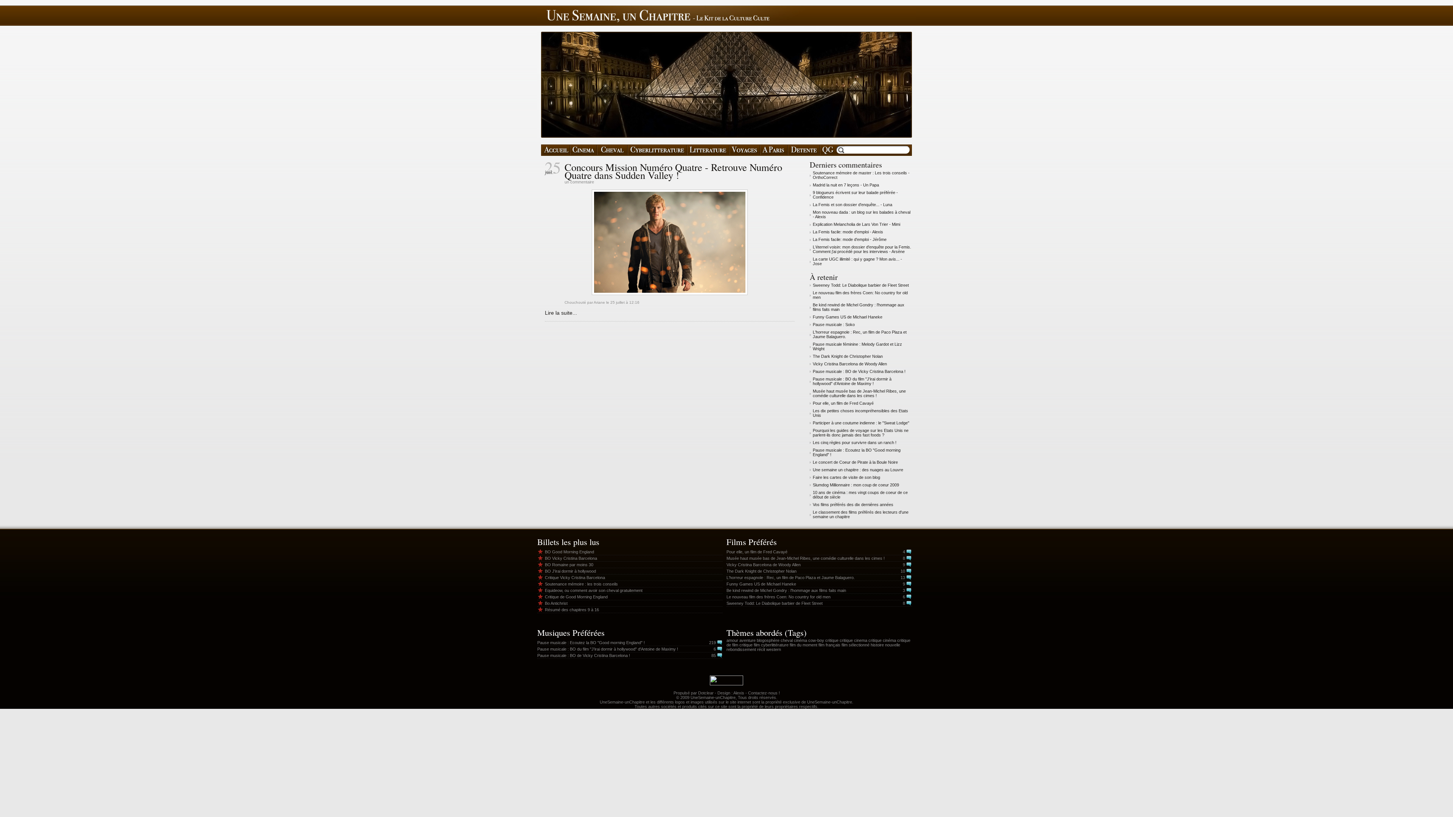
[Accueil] (555, 150)
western (773, 649)
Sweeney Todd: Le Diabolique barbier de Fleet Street (861, 285)
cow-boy (816, 640)
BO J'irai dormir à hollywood (570, 571)
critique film (749, 645)
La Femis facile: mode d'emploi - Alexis (848, 232)
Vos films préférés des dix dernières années (853, 504)
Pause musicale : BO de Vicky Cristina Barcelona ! (859, 371)
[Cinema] (583, 150)
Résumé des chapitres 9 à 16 (572, 609)
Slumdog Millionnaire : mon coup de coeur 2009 (856, 485)
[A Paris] (774, 150)
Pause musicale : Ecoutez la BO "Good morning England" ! (591, 642)
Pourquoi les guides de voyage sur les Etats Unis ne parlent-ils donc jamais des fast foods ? (861, 432)
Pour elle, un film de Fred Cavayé (843, 403)
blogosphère (768, 640)
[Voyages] (745, 150)
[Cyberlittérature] (657, 150)
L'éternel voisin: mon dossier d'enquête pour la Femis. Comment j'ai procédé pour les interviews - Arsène (862, 249)
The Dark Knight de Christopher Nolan (848, 356)
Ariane (599, 302)
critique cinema (853, 640)
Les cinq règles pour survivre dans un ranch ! (854, 442)
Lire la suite (558, 313)
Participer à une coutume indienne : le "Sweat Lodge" (861, 423)
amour (732, 640)
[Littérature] (708, 150)
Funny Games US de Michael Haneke (847, 317)
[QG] (827, 150)
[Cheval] (612, 150)
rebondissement (741, 649)
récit (761, 649)
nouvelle (892, 645)
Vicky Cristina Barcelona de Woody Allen (850, 364)
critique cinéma (882, 640)
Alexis (738, 693)
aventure (747, 640)
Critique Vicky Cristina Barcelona (575, 577)
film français (829, 645)
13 (903, 577)
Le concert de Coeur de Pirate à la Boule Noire (855, 462)
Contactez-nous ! (764, 693)
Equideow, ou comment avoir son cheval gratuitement (593, 590)
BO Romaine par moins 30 (569, 564)
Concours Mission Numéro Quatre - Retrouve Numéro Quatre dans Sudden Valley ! (673, 171)
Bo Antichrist (556, 603)
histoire (877, 645)
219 (712, 642)
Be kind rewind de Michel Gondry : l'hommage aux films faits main (786, 590)
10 (903, 571)
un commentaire (579, 182)
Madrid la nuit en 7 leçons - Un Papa (846, 185)
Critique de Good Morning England (576, 597)
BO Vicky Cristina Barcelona (571, 558)
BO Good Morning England (569, 552)
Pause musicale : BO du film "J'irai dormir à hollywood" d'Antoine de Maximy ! (852, 381)
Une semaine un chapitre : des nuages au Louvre (858, 470)
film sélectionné (856, 645)
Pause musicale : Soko (834, 324)
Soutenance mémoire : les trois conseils (581, 584)
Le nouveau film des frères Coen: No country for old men (778, 597)
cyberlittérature (775, 645)
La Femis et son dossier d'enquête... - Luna (852, 204)
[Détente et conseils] (804, 150)
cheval (787, 640)
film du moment (803, 645)
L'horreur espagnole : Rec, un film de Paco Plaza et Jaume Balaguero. (790, 577)
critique (832, 640)
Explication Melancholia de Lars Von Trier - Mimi (856, 224)
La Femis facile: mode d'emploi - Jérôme (850, 239)
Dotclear (706, 693)
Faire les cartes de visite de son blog (846, 477)
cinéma (800, 640)
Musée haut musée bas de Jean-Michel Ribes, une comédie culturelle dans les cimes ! (859, 393)
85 (713, 655)
